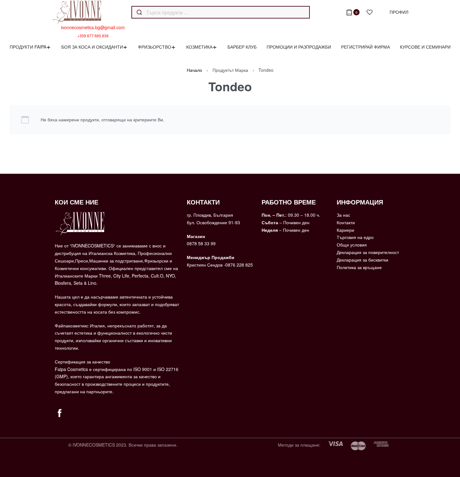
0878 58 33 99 (201, 243)
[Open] (369, 12)
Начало (194, 70)
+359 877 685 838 (93, 36)
